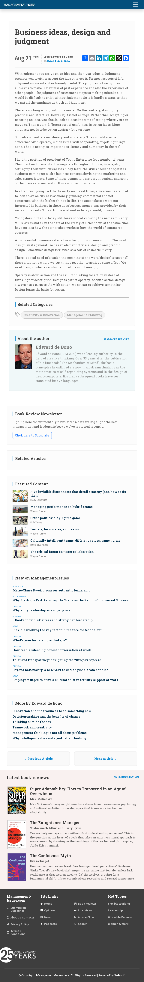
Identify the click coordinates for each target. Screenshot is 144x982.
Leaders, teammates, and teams (54, 529)
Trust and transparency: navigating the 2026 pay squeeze (57, 660)
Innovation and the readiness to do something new (52, 711)
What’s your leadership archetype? (40, 640)
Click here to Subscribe (32, 435)
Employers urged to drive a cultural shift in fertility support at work (65, 680)
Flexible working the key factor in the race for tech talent (57, 630)
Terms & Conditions (17, 933)
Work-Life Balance (120, 917)
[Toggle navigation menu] (135, 5)
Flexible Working (119, 903)
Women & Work (118, 923)
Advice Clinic (86, 917)
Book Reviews (87, 903)
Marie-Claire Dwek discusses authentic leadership (52, 590)
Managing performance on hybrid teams (61, 507)
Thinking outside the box (32, 722)
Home (48, 903)
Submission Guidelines (18, 909)
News (47, 917)
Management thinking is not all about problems (50, 733)
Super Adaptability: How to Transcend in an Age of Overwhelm (78, 791)
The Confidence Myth (50, 855)
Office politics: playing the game (55, 518)
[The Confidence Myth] (19, 868)
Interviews (85, 910)
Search (82, 923)
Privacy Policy (19, 924)
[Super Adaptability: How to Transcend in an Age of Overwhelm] (19, 802)
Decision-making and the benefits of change (46, 716)
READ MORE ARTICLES (116, 339)
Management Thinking (84, 315)
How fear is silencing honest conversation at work (52, 650)
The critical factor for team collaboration (62, 552)
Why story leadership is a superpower (42, 610)
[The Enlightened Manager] (19, 835)
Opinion (49, 910)
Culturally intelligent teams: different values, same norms (75, 540)
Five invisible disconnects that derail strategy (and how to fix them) (78, 493)
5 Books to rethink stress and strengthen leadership (53, 620)
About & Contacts (22, 917)
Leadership (115, 910)
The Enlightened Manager (55, 822)
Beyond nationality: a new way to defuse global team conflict (60, 670)
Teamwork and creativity (32, 727)
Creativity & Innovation (42, 315)
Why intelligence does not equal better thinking (49, 738)
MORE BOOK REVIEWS (127, 777)
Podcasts (50, 923)
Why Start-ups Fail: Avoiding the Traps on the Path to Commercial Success (70, 600)
